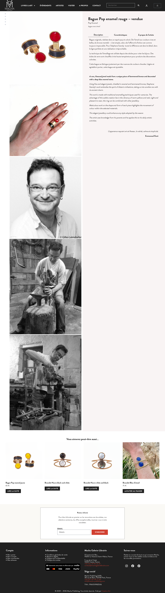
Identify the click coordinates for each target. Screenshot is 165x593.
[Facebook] (133, 566)
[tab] (98, 35)
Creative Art (106, 591)
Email (60, 529)
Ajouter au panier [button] (133, 491)
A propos (83, 5)
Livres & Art (26, 5)
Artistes (60, 5)
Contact (96, 5)
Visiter (71, 5)
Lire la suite (13, 491)
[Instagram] (126, 566)
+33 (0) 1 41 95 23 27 (92, 563)
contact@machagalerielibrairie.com (97, 565)
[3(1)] (45, 120)
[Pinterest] (139, 566)
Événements (45, 5)
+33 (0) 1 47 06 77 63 (93, 579)
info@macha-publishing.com (95, 581)
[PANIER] (157, 5)
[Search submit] (138, 5)
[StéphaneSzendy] (45, 197)
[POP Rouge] (45, 48)
